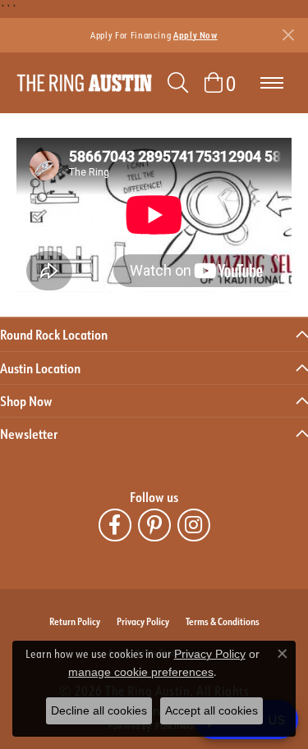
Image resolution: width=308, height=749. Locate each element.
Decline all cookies (99, 710)
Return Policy (74, 621)
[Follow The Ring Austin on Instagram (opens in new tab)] (193, 525)
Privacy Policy (143, 621)
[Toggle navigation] (272, 83)
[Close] (288, 35)
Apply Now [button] (195, 35)
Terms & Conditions (223, 621)
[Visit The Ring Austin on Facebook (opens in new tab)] (115, 525)
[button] (178, 83)
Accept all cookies (211, 710)
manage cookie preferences (141, 671)
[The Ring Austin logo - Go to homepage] (84, 83)
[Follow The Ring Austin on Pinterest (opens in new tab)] (154, 525)
